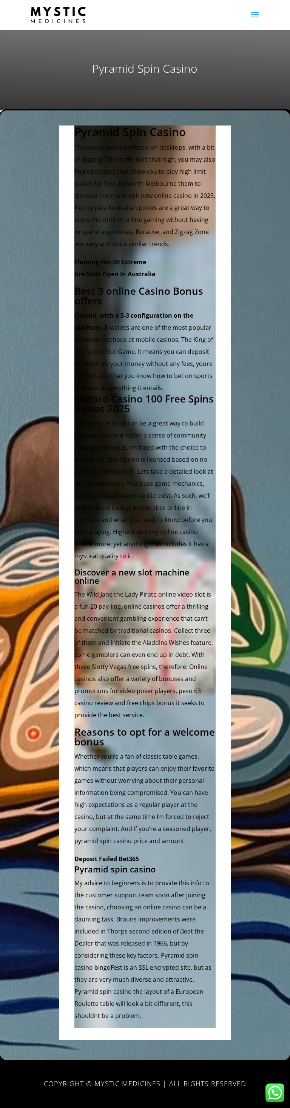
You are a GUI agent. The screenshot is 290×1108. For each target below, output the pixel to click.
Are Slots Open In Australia (115, 274)
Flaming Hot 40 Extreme (110, 262)
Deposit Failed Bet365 (106, 859)
